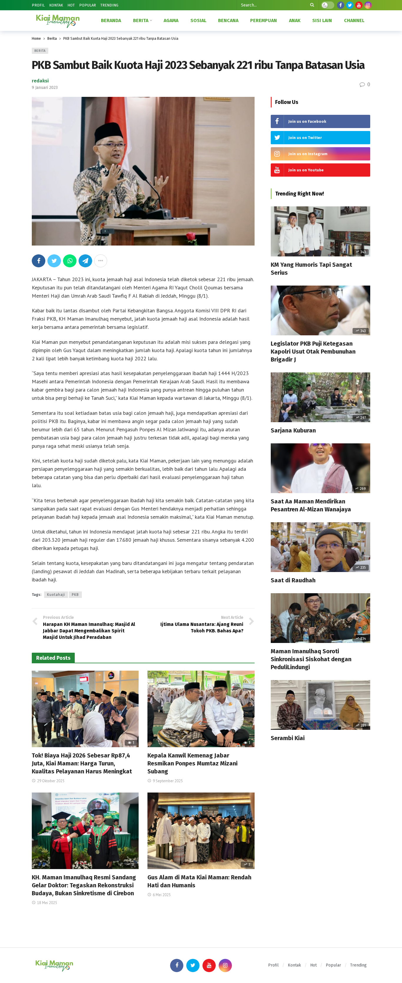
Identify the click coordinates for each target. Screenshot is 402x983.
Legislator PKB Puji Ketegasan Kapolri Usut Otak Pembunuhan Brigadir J (313, 351)
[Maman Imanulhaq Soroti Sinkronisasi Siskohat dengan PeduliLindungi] (320, 618)
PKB (75, 595)
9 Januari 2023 (45, 87)
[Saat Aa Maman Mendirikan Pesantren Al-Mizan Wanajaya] (320, 468)
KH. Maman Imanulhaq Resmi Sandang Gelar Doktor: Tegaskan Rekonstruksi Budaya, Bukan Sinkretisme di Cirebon (84, 885)
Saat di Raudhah (293, 580)
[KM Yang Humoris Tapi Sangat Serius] (320, 231)
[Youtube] (359, 5)
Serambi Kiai (288, 738)
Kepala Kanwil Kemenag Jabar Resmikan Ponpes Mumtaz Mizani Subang (192, 763)
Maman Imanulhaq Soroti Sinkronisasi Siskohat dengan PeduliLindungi (311, 659)
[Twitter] (349, 5)
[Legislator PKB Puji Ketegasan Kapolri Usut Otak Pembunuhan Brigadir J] (320, 310)
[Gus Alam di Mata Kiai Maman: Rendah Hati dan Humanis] (200, 831)
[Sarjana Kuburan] (320, 397)
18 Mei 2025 (47, 902)
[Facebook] (340, 5)
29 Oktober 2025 (50, 780)
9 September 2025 (168, 780)
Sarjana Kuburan (293, 430)
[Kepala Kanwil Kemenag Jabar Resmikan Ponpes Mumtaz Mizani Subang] (200, 709)
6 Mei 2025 (162, 894)
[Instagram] (368, 5)
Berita (40, 51)
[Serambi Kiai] (320, 705)
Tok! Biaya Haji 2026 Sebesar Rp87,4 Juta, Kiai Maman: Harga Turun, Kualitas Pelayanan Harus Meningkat (82, 763)
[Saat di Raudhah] (320, 547)
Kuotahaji (56, 595)
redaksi (40, 81)
